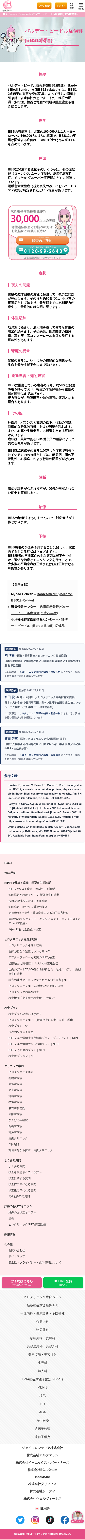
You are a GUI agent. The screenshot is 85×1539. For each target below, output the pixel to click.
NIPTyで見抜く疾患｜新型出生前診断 (31, 888)
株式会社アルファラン (42, 1455)
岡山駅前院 (15, 1126)
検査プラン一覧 (18, 1025)
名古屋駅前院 (16, 1108)
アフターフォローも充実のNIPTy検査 (31, 957)
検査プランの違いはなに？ (25, 1014)
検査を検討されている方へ (25, 1172)
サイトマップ (16, 1256)
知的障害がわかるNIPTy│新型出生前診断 (33, 894)
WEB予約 (10, 872)
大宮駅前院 (15, 1084)
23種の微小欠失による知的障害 (28, 900)
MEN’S (43, 1387)
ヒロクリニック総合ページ (42, 1297)
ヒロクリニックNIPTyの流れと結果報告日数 (35, 985)
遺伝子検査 (42, 1428)
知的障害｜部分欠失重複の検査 (27, 906)
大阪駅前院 (15, 1114)
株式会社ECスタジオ (43, 1469)
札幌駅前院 (15, 1078)
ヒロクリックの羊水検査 (23, 992)
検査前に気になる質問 (22, 1184)
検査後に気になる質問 (22, 1190)
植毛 (42, 1395)
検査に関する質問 (19, 1178)
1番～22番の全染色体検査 (24, 929)
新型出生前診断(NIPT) (42, 1305)
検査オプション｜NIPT (22, 1055)
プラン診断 (44, 6)
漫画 (11, 1218)
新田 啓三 (11, 738)
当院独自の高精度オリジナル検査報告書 (33, 963)
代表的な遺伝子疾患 (20, 1032)
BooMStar (42, 1477)
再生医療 (42, 1420)
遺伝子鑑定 (42, 1437)
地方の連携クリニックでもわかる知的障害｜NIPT (39, 979)
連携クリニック (18, 1138)
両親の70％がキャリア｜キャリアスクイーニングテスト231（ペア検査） (44, 921)
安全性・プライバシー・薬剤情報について (34, 1262)
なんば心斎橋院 (18, 1120)
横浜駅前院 (15, 1102)
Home (8, 862)
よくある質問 (16, 1166)
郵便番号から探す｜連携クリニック (30, 1150)
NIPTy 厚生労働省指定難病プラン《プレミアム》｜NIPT (43, 1037)
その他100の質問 (19, 1196)
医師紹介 (14, 1144)
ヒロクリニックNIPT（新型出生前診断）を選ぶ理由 (40, 1019)
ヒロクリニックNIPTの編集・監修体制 (39, 671)
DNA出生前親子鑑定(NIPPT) (42, 1379)
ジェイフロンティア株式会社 (42, 1448)
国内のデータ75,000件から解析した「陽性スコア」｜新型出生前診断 (44, 971)
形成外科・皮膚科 (42, 1338)
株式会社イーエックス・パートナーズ (42, 1462)
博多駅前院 (15, 1132)
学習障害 (61, 102)
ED (42, 1404)
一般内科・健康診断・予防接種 (42, 1313)
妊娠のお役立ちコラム (22, 1212)
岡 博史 (10, 655)
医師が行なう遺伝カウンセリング (29, 951)
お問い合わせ (16, 1250)
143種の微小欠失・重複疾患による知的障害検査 (38, 912)
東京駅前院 (15, 1090)
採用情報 (9, 1234)
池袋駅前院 (15, 1096)
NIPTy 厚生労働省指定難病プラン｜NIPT (33, 1044)
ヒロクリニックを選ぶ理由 (21, 939)
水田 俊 (10, 697)
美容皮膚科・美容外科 (42, 1346)
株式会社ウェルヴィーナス (42, 1498)
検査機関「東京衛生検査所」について (32, 997)
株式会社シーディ (42, 1491)
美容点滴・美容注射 (42, 1354)
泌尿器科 (42, 1330)
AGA (42, 1412)
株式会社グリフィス (42, 1484)
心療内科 (42, 1321)
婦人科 (42, 1371)
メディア (61, 6)
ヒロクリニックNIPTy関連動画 (27, 1224)
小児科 (42, 1363)
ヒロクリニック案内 (20, 1072)
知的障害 (14, 393)
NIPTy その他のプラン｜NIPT (26, 1050)
